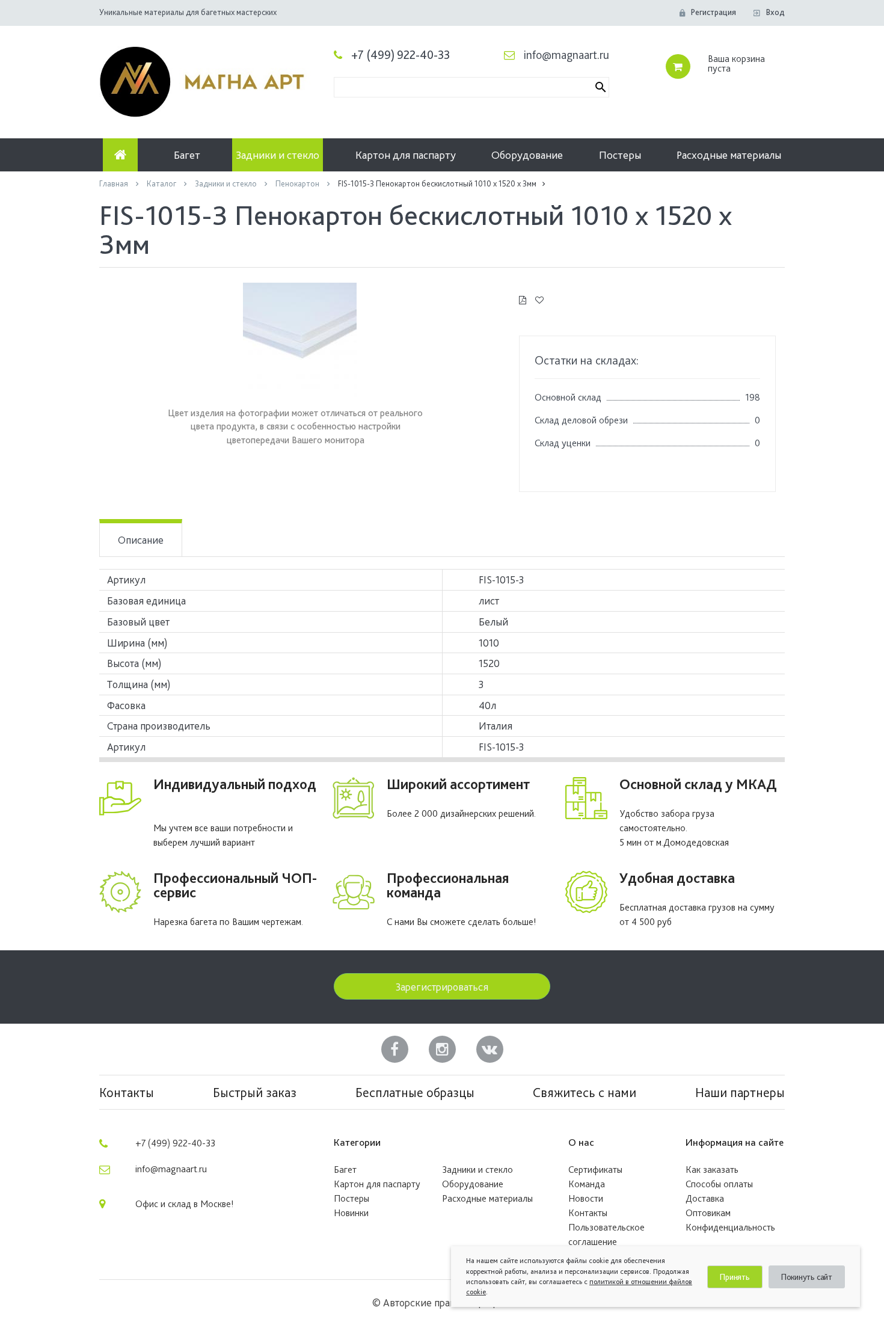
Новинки (351, 1213)
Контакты (126, 1092)
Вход (775, 12)
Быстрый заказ (254, 1092)
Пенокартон (298, 183)
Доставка (705, 1198)
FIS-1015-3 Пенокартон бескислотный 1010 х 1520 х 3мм (437, 183)
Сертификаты (595, 1169)
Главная (114, 183)
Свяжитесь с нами (584, 1092)
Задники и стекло (277, 155)
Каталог (162, 183)
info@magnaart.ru (566, 55)
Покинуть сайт (806, 1277)
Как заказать (712, 1169)
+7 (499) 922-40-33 (400, 55)
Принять (735, 1277)
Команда (586, 1184)
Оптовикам (708, 1213)
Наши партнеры (740, 1092)
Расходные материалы (729, 155)
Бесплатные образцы (414, 1092)
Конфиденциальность (730, 1227)
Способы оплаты (719, 1184)
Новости (585, 1198)
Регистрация (713, 12)
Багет (187, 155)
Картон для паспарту (405, 155)
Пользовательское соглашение (606, 1234)
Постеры (620, 155)
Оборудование (527, 155)
